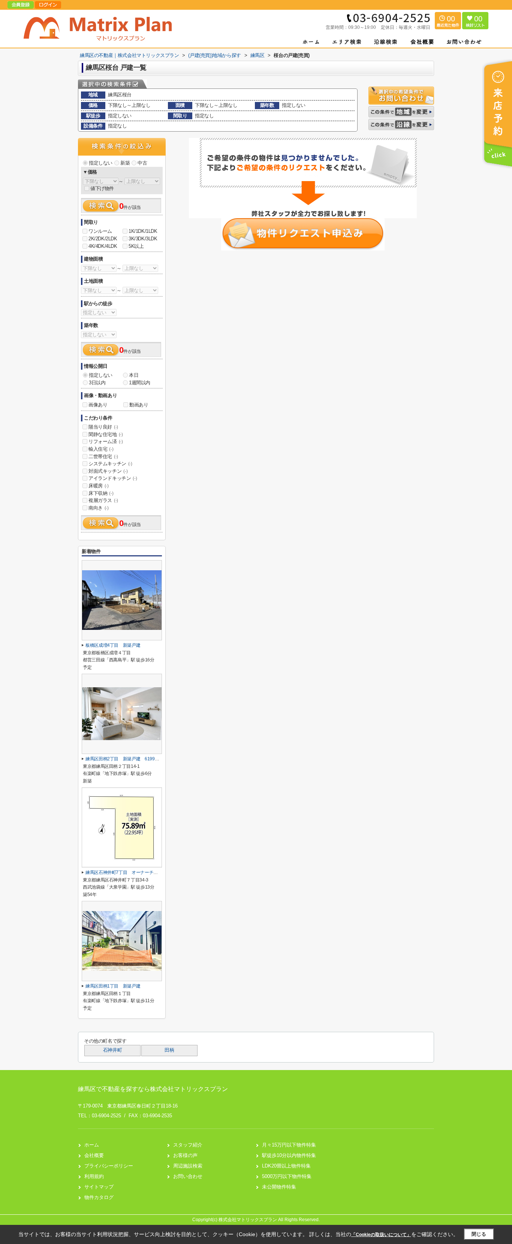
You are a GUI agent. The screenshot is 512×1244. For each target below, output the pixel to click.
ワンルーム (100, 231)
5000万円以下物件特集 (286, 1176)
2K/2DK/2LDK (102, 238)
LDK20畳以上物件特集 (286, 1166)
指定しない (100, 163)
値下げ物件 (102, 188)
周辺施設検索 (187, 1166)
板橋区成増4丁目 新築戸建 (112, 645)
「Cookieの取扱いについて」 (381, 1234)
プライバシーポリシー (108, 1166)
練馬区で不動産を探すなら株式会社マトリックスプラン (153, 1089)
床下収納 (100, 493)
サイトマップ (99, 1187)
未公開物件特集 (279, 1187)
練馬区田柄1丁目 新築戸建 (112, 986)
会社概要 (94, 1155)
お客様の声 (185, 1155)
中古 (142, 163)
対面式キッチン (107, 471)
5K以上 (136, 246)
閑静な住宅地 (105, 434)
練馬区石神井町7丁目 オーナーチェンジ (125, 872)
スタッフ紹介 (187, 1145)
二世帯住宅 (103, 456)
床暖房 (98, 486)
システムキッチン (110, 463)
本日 (133, 375)
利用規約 (94, 1176)
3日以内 (97, 382)
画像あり (97, 405)
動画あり (138, 405)
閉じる (479, 1234)
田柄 (169, 1050)
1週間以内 (139, 382)
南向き (98, 508)
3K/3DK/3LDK (143, 238)
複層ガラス (103, 500)
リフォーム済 (105, 441)
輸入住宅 (100, 449)
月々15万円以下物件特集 (289, 1145)
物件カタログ (99, 1197)
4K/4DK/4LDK (102, 246)
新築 (125, 163)
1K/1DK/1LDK (143, 231)
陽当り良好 (103, 427)
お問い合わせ (187, 1176)
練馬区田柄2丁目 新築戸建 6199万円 (124, 758)
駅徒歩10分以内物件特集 (289, 1155)
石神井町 (112, 1050)
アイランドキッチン (112, 478)
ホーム (91, 1145)
